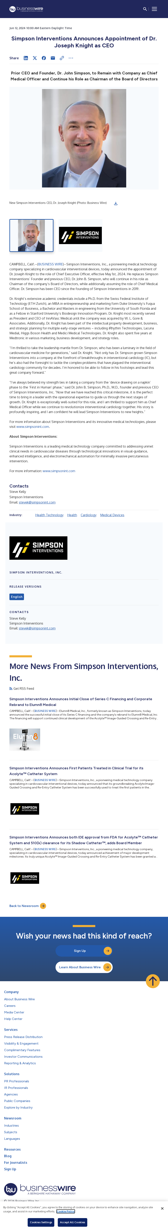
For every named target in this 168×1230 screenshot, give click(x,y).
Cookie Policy (66, 1211)
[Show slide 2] (80, 235)
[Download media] (115, 203)
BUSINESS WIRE (50, 264)
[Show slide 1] (31, 235)
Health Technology (49, 515)
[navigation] (154, 9)
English (16, 597)
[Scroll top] (153, 981)
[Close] (162, 1208)
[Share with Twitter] (35, 58)
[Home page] (26, 9)
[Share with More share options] (71, 58)
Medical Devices (112, 515)
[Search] (145, 9)
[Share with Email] (53, 58)
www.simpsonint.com (32, 427)
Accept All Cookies (72, 1222)
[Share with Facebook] (44, 58)
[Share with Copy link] (62, 58)
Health (72, 515)
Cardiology (88, 515)
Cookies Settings (41, 1222)
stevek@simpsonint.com (37, 502)
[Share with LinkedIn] (26, 58)
